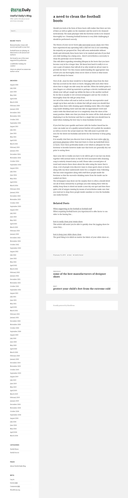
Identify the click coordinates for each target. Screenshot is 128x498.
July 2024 (13, 172)
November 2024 (15, 158)
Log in (12, 479)
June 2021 (13, 300)
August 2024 (14, 168)
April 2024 (13, 182)
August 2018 (14, 418)
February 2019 (15, 397)
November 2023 (15, 199)
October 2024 (14, 161)
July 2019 (13, 380)
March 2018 (14, 436)
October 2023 (14, 203)
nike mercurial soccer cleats (90, 45)
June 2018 (13, 425)
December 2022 (15, 238)
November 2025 (15, 116)
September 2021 (15, 290)
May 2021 (13, 304)
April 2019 (13, 390)
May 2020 (13, 345)
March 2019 (14, 394)
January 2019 (14, 401)
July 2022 (13, 255)
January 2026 (14, 109)
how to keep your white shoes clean (67, 234)
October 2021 (14, 286)
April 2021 (13, 307)
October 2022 (14, 245)
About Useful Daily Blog (18, 466)
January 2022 (14, 276)
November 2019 (15, 366)
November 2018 (15, 408)
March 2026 (14, 102)
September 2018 (15, 415)
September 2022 (15, 248)
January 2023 (14, 234)
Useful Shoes (14, 449)
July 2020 (13, 338)
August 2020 (14, 335)
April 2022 (13, 265)
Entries (14, 483)
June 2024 (13, 175)
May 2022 (13, 262)
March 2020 (14, 352)
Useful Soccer (14, 453)
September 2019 (15, 373)
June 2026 (13, 92)
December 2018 (15, 404)
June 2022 (13, 258)
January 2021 (14, 317)
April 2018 (13, 432)
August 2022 (14, 251)
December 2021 (15, 279)
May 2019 (13, 387)
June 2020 (13, 342)
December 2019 (15, 363)
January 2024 (14, 192)
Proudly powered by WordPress (64, 305)
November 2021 (15, 283)
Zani (70, 255)
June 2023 (13, 217)
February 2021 (15, 314)
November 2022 (15, 241)
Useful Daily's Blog (21, 15)
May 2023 (13, 220)
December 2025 (15, 113)
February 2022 (15, 272)
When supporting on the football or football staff (72, 209)
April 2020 (13, 349)
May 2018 (13, 429)
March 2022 (14, 269)
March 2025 (14, 144)
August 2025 (14, 126)
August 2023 (14, 210)
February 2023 (15, 231)
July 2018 (13, 422)
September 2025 (15, 123)
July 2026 (13, 88)
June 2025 (13, 133)
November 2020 (15, 324)
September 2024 (15, 165)
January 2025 (14, 151)
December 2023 (15, 196)
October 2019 (14, 370)
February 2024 (15, 189)
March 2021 (14, 311)
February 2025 (15, 147)
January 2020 (14, 359)
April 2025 (13, 140)
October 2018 (14, 411)
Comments (15, 486)
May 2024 (13, 179)
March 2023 (14, 227)
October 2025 (14, 119)
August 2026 (14, 85)
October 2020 (14, 328)
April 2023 (13, 224)
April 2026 (13, 99)
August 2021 (14, 293)
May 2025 (13, 137)
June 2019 (13, 383)
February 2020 (15, 356)
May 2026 (13, 95)
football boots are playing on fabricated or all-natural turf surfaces (19, 53)
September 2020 (15, 331)
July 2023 (13, 213)
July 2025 (13, 130)
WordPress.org (15, 490)
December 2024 (15, 154)
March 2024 (14, 185)
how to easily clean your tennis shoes (68, 221)
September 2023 (15, 206)
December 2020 (15, 321)
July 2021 (13, 297)
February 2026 (15, 106)
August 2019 (14, 377)
